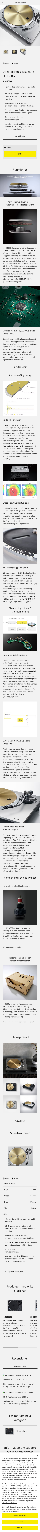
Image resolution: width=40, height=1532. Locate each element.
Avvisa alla (20, 1522)
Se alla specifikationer (13, 1272)
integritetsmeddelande (9, 1503)
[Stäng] (37, 1455)
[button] (6, 51)
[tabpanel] (20, 1388)
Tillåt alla (20, 1528)
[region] (20, 1492)
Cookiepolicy (23, 1501)
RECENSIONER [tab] (20, 1366)
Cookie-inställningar (20, 1515)
